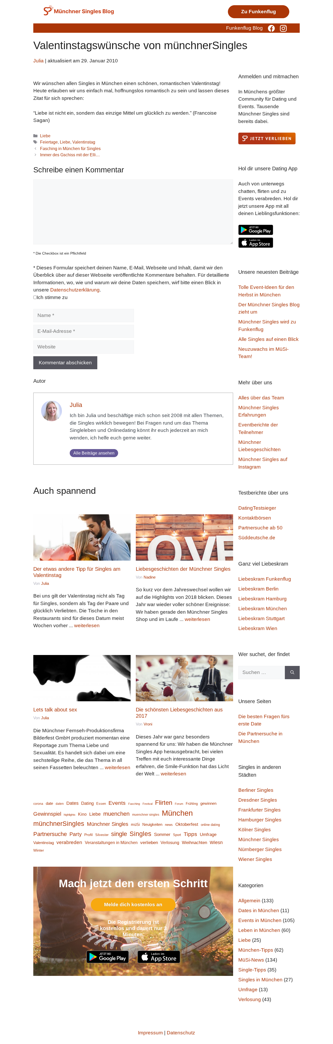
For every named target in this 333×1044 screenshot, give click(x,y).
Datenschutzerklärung (75, 290)
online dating (210, 825)
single (119, 833)
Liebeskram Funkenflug (264, 579)
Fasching (134, 803)
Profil (88, 835)
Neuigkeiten (152, 824)
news (169, 825)
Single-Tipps (252, 969)
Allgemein (249, 900)
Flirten (163, 802)
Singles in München (260, 979)
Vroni (148, 724)
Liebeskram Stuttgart (261, 618)
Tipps (190, 834)
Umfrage (208, 834)
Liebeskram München (262, 608)
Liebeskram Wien (257, 628)
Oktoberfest (186, 824)
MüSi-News (251, 960)
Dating (87, 803)
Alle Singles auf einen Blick (268, 339)
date (49, 803)
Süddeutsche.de (256, 537)
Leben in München (259, 930)
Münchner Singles (107, 824)
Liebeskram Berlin (258, 589)
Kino (82, 814)
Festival (147, 803)
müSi (135, 824)
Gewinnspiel (47, 814)
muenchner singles (145, 814)
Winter (38, 850)
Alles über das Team (261, 397)
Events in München (259, 920)
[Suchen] (292, 672)
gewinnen (208, 803)
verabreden (69, 842)
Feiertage (49, 142)
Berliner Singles (255, 790)
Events (117, 803)
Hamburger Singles (259, 819)
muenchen (116, 813)
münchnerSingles (58, 823)
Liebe (45, 135)
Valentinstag (83, 142)
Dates (72, 803)
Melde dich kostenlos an (133, 904)
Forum (179, 803)
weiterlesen (87, 625)
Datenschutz (181, 1032)
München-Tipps (255, 950)
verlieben (149, 842)
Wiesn (216, 842)
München (177, 813)
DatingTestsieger (257, 508)
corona (38, 804)
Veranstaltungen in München (111, 842)
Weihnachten (194, 842)
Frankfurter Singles (259, 810)
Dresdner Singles (257, 800)
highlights (69, 814)
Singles (140, 833)
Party (75, 834)
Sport (177, 835)
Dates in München (258, 910)
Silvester (101, 835)
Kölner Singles (254, 829)
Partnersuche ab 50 (260, 527)
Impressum (150, 1032)
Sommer (162, 834)
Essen (101, 804)
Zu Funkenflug (258, 11)
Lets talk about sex (55, 709)
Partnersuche (50, 834)
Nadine (150, 577)
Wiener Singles (255, 859)
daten (60, 804)
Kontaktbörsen (254, 518)
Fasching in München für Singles (70, 148)
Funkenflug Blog (244, 28)
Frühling (192, 804)
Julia (76, 404)
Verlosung (170, 842)
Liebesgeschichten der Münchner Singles (183, 569)
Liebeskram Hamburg (262, 598)
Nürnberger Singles (260, 849)
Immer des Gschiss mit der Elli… (70, 154)
